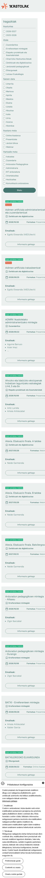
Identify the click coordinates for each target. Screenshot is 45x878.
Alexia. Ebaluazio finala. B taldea (23, 492)
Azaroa (9, 122)
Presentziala (11, 139)
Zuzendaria (11, 160)
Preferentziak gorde (13, 861)
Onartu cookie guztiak (13, 874)
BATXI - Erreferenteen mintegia (22, 702)
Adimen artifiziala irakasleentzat (22, 267)
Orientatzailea (12, 175)
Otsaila (9, 87)
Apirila (9, 95)
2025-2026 (11, 35)
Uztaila (9, 106)
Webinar (10, 147)
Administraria (12, 168)
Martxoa (10, 91)
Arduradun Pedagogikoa (17, 164)
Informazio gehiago (9, 801)
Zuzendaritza (12, 45)
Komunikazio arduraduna (17, 183)
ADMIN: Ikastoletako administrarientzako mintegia (21, 321)
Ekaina (9, 103)
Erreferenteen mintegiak (17, 48)
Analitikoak (8, 806)
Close (43, 782)
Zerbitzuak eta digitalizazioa (18, 62)
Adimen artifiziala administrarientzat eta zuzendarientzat (25, 211)
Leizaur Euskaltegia (15, 74)
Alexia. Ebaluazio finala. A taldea (23, 441)
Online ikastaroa (13, 135)
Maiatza (9, 99)
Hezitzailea (11, 179)
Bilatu (19, 190)
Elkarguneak (11, 70)
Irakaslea (10, 156)
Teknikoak (8, 831)
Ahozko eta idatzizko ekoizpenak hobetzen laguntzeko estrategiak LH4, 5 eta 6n (23, 383)
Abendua (10, 126)
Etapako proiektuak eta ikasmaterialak (16, 53)
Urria (8, 118)
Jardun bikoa (12, 143)
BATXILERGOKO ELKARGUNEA (22, 757)
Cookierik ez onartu (12, 867)
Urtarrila (9, 84)
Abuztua (10, 110)
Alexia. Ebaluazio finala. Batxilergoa (25, 544)
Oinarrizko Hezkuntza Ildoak (19, 59)
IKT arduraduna (13, 172)
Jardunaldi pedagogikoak (17, 66)
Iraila (8, 114)
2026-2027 (11, 31)
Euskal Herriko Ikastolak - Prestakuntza (15, 5)
